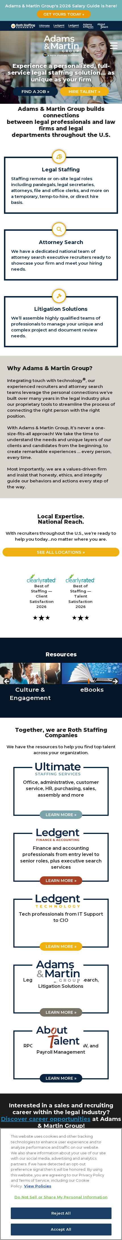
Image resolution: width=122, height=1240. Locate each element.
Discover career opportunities (46, 1119)
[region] (61, 1184)
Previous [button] (7, 682)
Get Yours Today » (63, 14)
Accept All (61, 1229)
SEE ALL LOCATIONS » (61, 552)
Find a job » (35, 91)
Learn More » (61, 880)
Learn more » (61, 814)
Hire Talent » (84, 91)
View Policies (37, 1186)
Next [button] (115, 682)
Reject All (60, 1213)
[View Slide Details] (33, 673)
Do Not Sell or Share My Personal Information (61, 1197)
